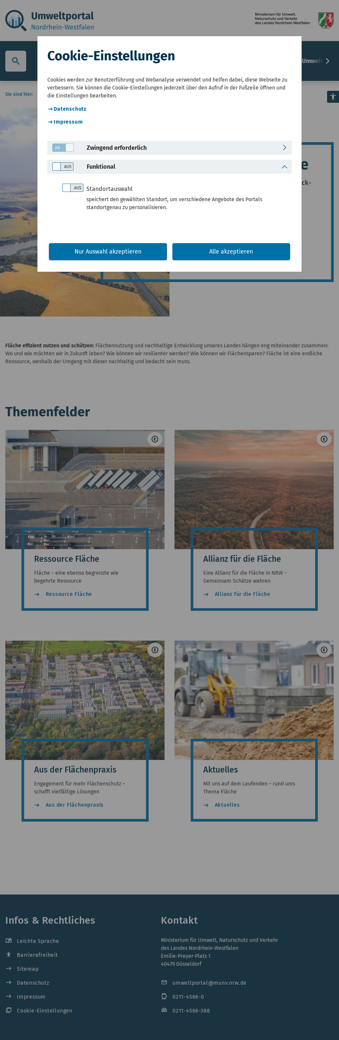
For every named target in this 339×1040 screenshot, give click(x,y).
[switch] (60, 148)
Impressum (68, 122)
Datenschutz (70, 109)
